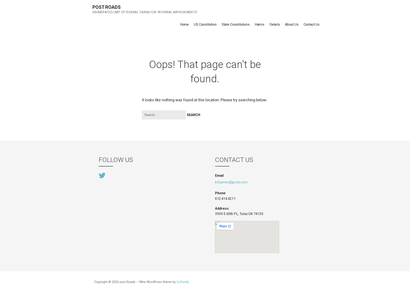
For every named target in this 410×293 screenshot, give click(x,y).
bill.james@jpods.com (231, 182)
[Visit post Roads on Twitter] (102, 175)
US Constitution (205, 24)
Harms (259, 24)
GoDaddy (183, 282)
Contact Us (311, 24)
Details (274, 24)
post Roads (106, 7)
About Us (292, 24)
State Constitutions (236, 24)
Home (184, 24)
